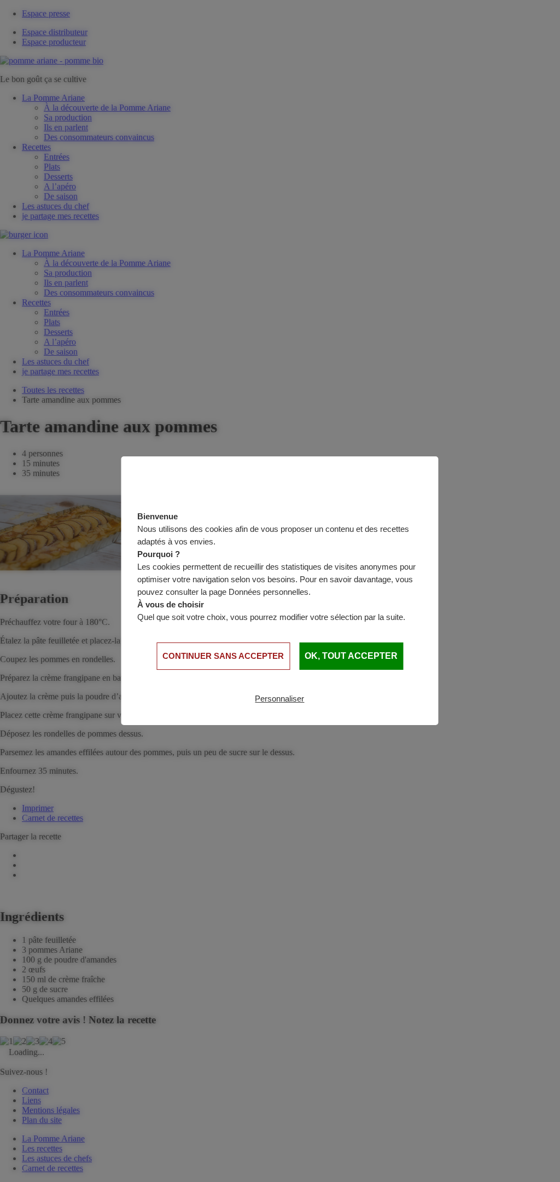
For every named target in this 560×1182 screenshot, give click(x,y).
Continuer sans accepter (223, 655)
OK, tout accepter (351, 655)
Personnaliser (279, 698)
